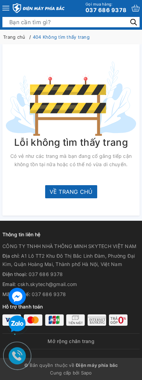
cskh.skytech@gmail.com (47, 284)
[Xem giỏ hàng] (136, 8)
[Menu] (5, 8)
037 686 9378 (105, 7)
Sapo (86, 373)
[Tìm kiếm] (133, 22)
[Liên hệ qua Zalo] (17, 324)
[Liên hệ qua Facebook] (17, 295)
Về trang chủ (71, 191)
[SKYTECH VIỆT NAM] (38, 8)
